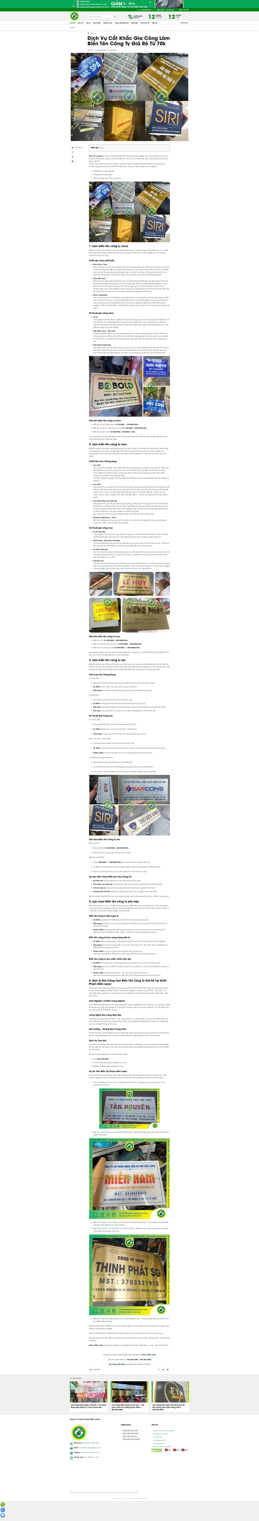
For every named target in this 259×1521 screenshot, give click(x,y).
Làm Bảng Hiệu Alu (159, 1440)
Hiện (101, 148)
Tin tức (72, 23)
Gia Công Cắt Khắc (117, 1364)
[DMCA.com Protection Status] (156, 1450)
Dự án (88, 23)
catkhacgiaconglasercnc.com (112, 1066)
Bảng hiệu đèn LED (122, 23)
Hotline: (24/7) (145, 10)
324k (169, 1450)
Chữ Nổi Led (144, 23)
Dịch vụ (81, 23)
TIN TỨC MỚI (184, 23)
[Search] (115, 16)
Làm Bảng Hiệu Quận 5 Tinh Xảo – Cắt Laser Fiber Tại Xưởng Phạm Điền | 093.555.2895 (128, 1407)
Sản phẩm (97, 23)
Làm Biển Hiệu (157, 1437)
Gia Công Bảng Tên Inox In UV (105, 1082)
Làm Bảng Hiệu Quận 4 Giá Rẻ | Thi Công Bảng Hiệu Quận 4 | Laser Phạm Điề (88, 1406)
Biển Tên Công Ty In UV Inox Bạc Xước (107, 1222)
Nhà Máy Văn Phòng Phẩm (162, 1446)
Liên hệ (154, 23)
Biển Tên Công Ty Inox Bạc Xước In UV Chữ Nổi (111, 1318)
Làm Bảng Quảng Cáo (160, 1434)
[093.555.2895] (3, 1504)
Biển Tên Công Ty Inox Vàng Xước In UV (108, 1228)
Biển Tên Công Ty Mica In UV (104, 1132)
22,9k (177, 1450)
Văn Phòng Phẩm (159, 1443)
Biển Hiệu (134, 23)
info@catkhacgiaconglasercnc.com (90, 1447)
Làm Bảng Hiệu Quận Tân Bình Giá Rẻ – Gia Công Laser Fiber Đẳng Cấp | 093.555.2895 (169, 1407)
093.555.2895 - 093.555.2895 (90, 1443)
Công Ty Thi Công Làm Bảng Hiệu (164, 1430)
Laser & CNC (107, 23)
